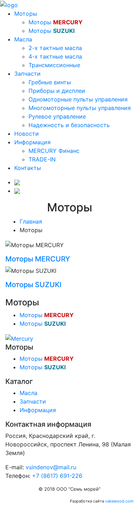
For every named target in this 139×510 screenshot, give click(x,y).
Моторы (25, 13)
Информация (32, 142)
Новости (26, 133)
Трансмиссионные (54, 65)
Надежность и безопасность (69, 125)
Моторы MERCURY (37, 259)
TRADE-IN (42, 159)
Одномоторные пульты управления (78, 99)
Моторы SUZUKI (33, 284)
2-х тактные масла (55, 47)
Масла (23, 39)
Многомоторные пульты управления (80, 107)
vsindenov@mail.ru (51, 467)
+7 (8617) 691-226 (57, 475)
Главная (31, 221)
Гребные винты (50, 82)
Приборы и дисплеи (57, 90)
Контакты (27, 167)
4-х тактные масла (55, 56)
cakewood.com (119, 501)
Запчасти (27, 73)
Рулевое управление (57, 116)
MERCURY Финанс (54, 150)
